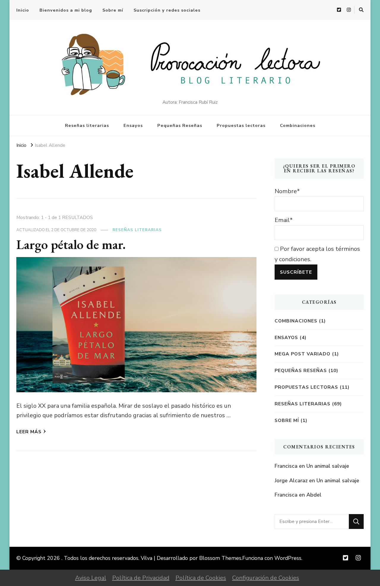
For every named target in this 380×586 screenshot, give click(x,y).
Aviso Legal (90, 578)
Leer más (29, 432)
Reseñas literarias (87, 125)
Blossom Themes (220, 558)
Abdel (314, 494)
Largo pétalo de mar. (71, 244)
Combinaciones (297, 125)
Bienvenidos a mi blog (65, 10)
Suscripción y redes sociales (167, 10)
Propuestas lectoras (241, 125)
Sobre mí (112, 10)
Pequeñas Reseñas (179, 125)
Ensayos (133, 125)
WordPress (287, 558)
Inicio (22, 10)
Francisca (286, 466)
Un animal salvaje (327, 466)
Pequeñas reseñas (301, 370)
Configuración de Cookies (265, 578)
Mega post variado (302, 354)
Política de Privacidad (141, 578)
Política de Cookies (200, 578)
